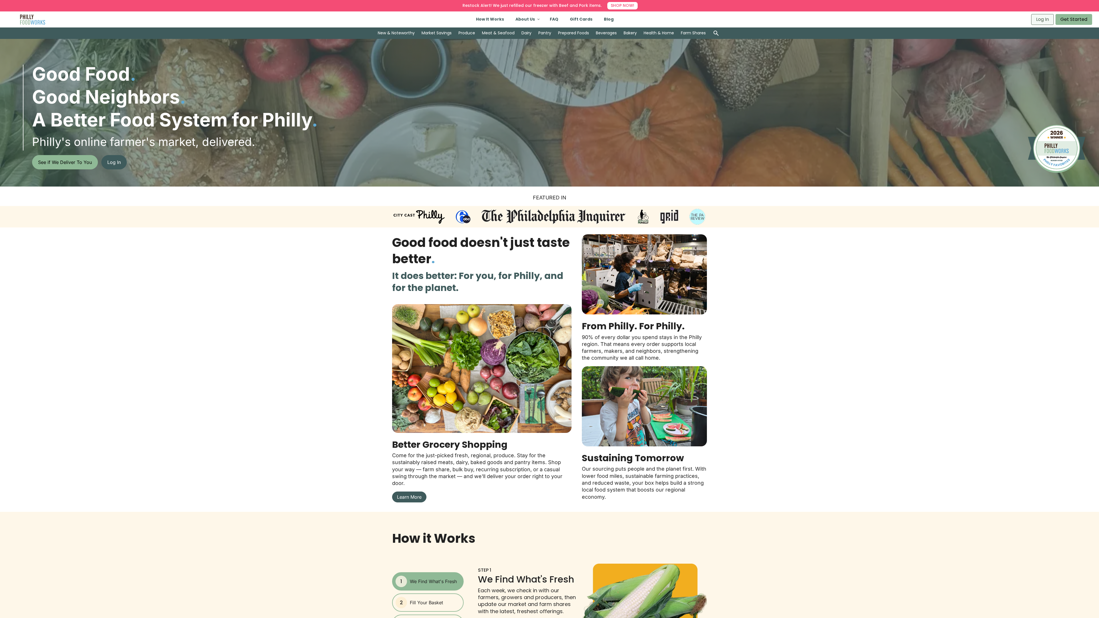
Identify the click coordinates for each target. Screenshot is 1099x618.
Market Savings (437, 33)
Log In (1042, 19)
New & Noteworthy (396, 33)
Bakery (630, 33)
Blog (609, 19)
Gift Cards (581, 19)
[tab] (428, 581)
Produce (466, 33)
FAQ (554, 19)
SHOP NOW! (622, 5)
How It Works (490, 19)
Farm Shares (693, 33)
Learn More (409, 497)
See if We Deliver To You (65, 162)
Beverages (606, 33)
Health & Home (659, 33)
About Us (525, 19)
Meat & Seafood (498, 33)
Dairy (526, 33)
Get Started (1073, 19)
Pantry (544, 33)
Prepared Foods (573, 33)
